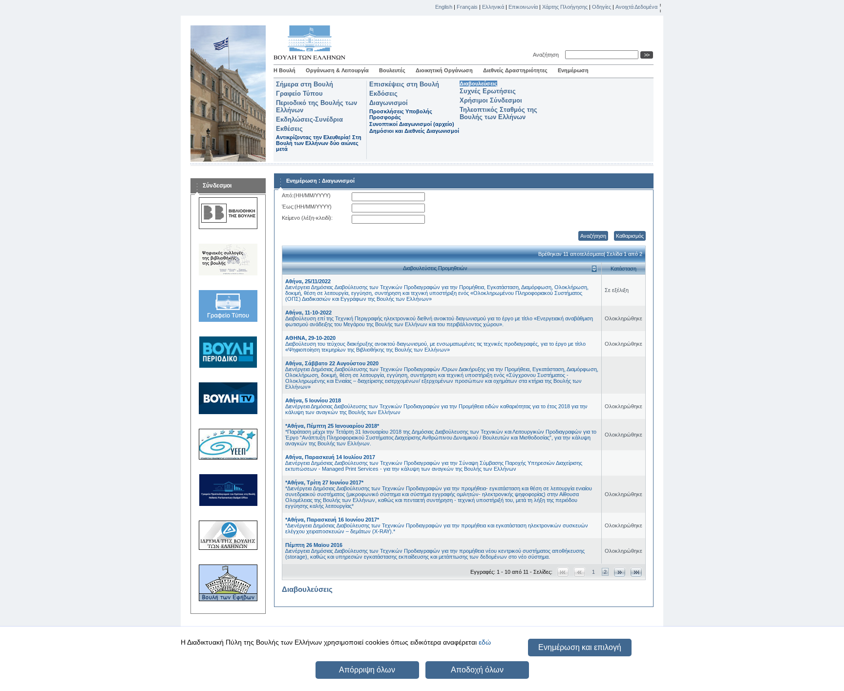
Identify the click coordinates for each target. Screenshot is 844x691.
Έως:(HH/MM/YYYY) (307, 206)
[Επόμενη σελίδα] (619, 572)
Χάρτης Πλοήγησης (565, 7)
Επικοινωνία (523, 7)
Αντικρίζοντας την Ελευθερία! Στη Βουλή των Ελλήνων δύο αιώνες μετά (318, 143)
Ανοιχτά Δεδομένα (636, 7)
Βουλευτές (392, 70)
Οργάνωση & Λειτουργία (337, 70)
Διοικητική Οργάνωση (444, 70)
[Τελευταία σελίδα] (636, 572)
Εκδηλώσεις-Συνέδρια (309, 119)
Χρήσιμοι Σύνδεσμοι (491, 100)
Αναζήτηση (547, 55)
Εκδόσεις (383, 93)
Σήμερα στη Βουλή (304, 84)
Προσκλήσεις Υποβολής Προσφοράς (400, 114)
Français (467, 7)
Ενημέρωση (573, 70)
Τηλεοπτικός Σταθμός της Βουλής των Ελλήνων (498, 113)
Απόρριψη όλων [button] (367, 670)
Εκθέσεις (289, 128)
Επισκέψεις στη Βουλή (404, 84)
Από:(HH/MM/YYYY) (306, 195)
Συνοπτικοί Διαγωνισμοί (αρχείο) (411, 124)
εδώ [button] (485, 642)
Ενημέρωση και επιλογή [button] (579, 647)
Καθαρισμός (630, 236)
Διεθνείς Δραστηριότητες (515, 70)
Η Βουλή (284, 70)
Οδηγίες (601, 7)
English (443, 7)
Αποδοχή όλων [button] (477, 670)
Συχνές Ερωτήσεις (488, 91)
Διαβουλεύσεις (478, 83)
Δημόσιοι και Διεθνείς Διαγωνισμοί (414, 131)
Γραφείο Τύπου (299, 93)
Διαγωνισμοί (388, 102)
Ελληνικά (493, 7)
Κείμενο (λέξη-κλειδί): (307, 218)
